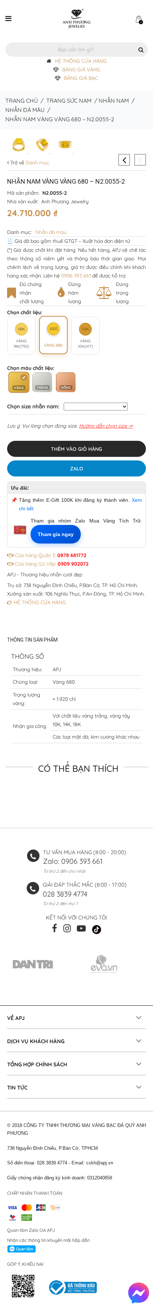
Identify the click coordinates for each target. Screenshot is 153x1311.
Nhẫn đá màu (24, 109)
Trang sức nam (68, 100)
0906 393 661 (76, 275)
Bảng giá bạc (81, 78)
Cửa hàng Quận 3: (50, 555)
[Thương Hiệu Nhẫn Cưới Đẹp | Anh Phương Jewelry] (76, 18)
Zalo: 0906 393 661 (72, 861)
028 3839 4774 (65, 893)
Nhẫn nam (114, 100)
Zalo (76, 468)
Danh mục (36, 162)
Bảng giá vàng (81, 69)
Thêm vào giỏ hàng (76, 449)
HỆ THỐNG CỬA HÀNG (81, 61)
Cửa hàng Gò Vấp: (51, 564)
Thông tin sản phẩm (32, 640)
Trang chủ (21, 100)
